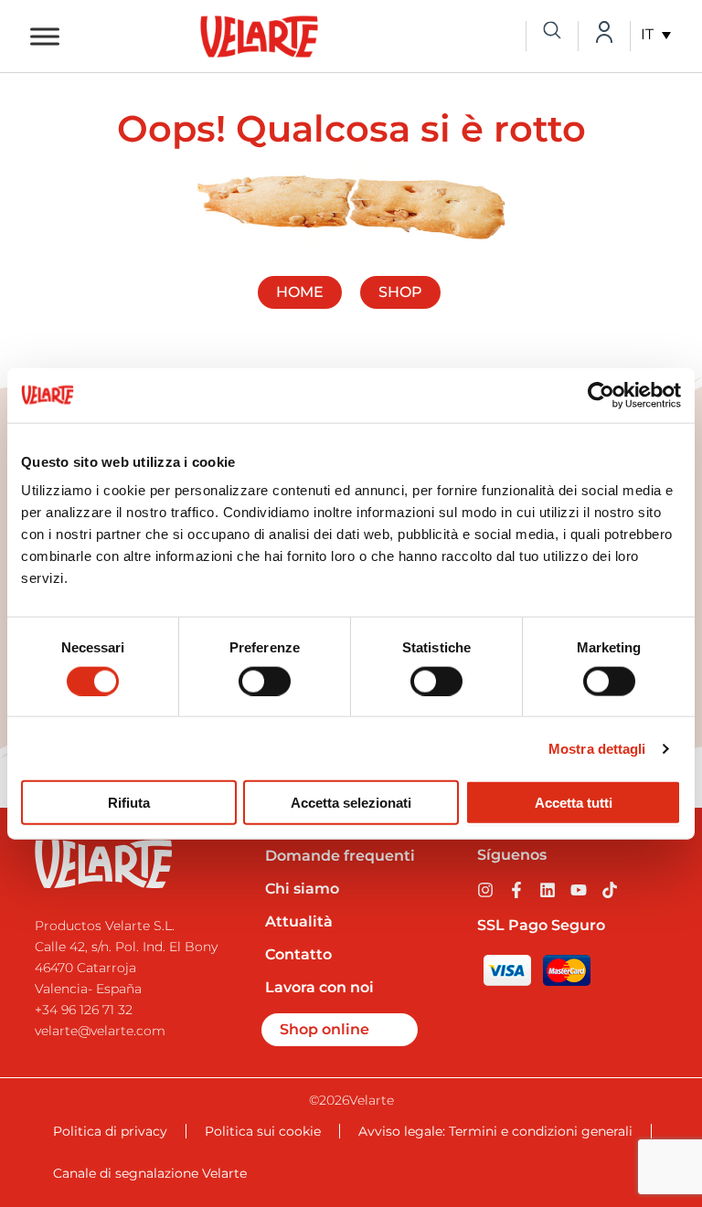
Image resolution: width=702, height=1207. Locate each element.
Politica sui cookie (263, 1131)
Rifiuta (129, 802)
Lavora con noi (319, 987)
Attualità (299, 921)
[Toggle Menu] (44, 36)
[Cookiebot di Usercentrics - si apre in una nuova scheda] (601, 394)
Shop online (324, 1029)
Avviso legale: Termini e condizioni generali (495, 1131)
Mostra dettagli (597, 748)
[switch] (265, 680)
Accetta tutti (573, 802)
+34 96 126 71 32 (84, 1009)
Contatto (298, 954)
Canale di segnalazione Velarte (150, 1173)
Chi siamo (302, 888)
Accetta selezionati (351, 802)
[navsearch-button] (552, 32)
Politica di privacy (110, 1131)
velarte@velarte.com (100, 1030)
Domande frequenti (340, 855)
